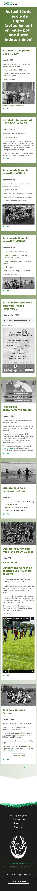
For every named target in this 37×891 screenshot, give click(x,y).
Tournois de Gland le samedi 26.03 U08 (15, 240)
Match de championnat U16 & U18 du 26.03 (17, 122)
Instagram (18, 827)
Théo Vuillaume (29, 867)
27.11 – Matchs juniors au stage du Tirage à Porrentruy (18, 305)
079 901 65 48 (10, 751)
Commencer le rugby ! (18, 881)
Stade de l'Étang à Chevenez (18, 875)
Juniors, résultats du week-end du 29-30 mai (17, 550)
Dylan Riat (20, 867)
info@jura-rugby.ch (18, 816)
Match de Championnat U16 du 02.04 (17, 52)
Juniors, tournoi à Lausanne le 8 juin (14, 489)
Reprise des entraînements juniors (17, 408)
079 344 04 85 (18, 820)
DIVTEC (12, 867)
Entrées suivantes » (30, 768)
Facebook (18, 823)
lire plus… (6, 108)
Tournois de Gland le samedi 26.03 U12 (15, 172)
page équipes (7, 448)
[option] (12, 788)
